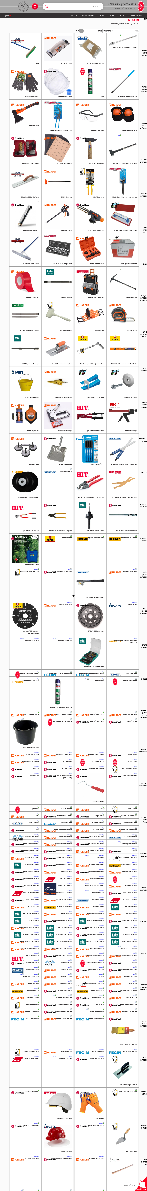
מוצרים (122, 15)
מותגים (111, 15)
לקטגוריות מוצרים (137, 15)
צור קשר (73, 15)
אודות (102, 15)
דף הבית (136, 24)
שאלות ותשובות (88, 15)
